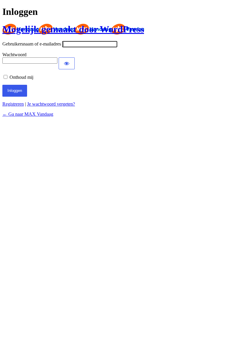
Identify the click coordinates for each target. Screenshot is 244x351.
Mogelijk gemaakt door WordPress (73, 29)
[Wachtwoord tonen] (67, 63)
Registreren (13, 103)
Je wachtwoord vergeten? (51, 103)
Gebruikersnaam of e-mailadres (31, 43)
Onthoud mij (21, 77)
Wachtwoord (14, 54)
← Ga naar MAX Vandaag (27, 114)
